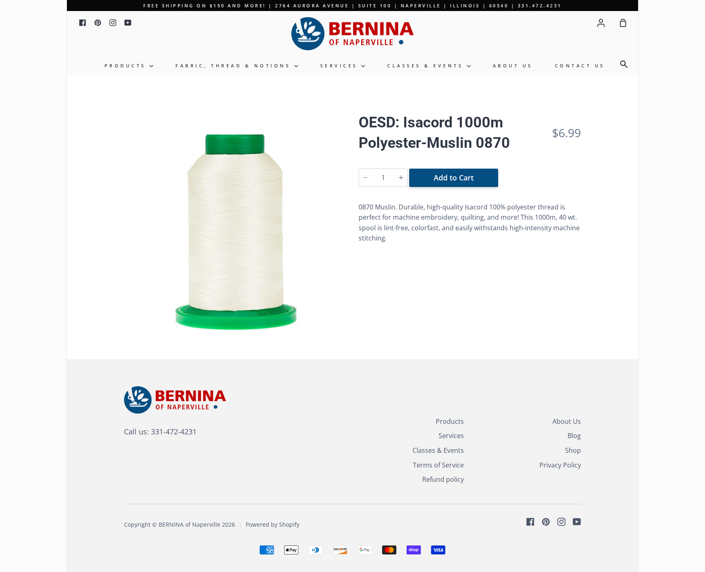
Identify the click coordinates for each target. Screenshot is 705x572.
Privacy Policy (560, 465)
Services (340, 65)
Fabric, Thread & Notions (234, 65)
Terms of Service (438, 465)
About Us (513, 65)
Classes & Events (427, 65)
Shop (573, 450)
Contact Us (580, 65)
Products (127, 65)
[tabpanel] (235, 223)
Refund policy (443, 479)
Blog (574, 435)
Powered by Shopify (272, 524)
